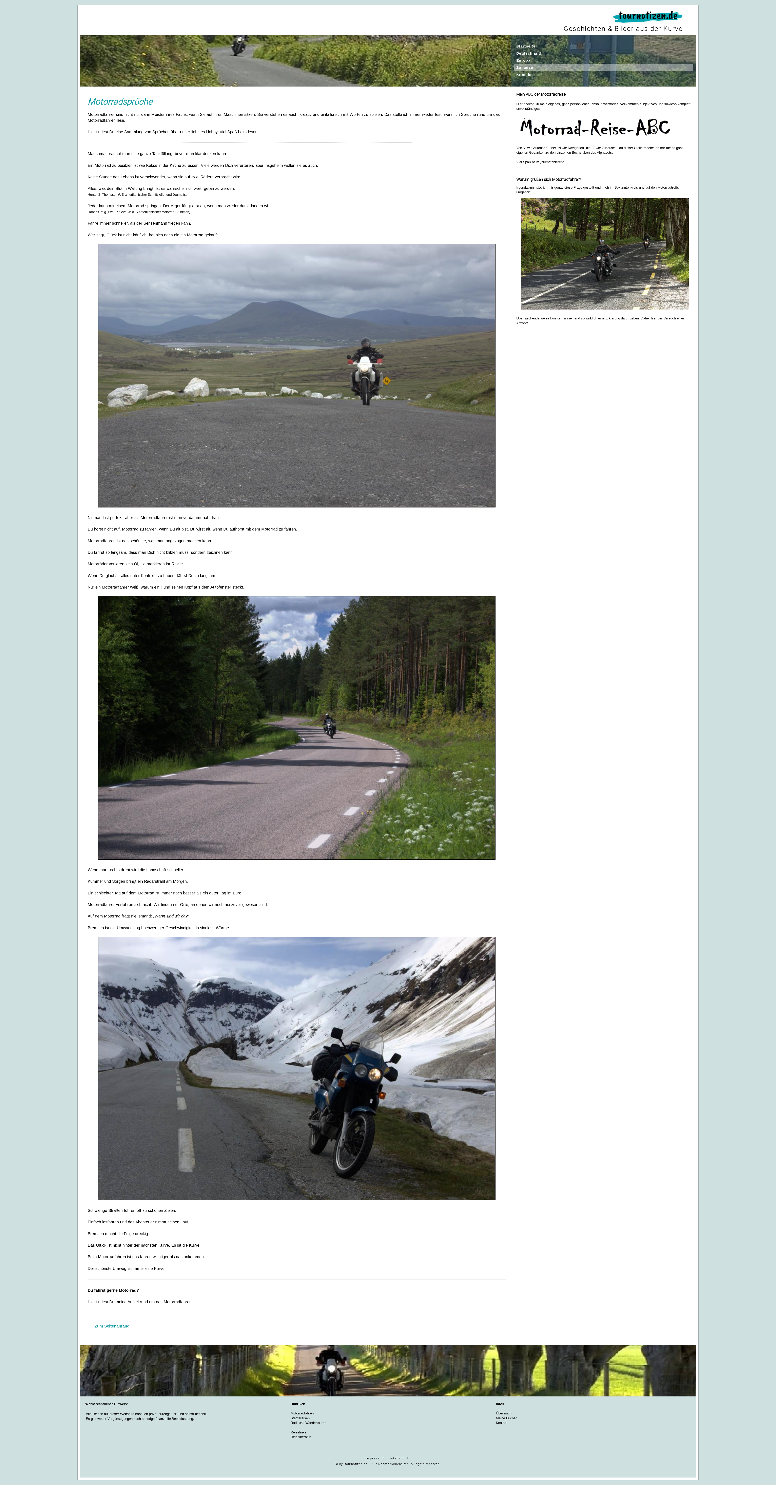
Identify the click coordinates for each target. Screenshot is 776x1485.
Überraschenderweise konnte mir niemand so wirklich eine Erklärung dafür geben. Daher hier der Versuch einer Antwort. (600, 251)
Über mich (503, 1413)
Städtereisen (300, 1418)
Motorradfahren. (178, 1301)
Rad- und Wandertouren (308, 1423)
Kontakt (501, 1423)
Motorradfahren (302, 1413)
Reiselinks (298, 1432)
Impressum (375, 1458)
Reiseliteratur (301, 1437)
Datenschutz (399, 1458)
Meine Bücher (506, 1418)
